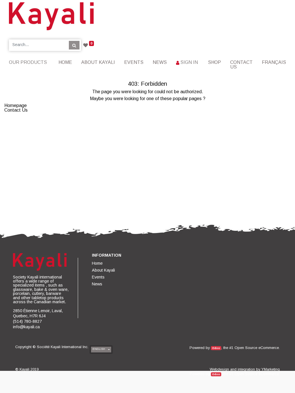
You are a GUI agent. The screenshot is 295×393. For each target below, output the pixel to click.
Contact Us (16, 110)
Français (274, 62)
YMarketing (270, 369)
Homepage (15, 105)
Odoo (216, 348)
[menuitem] (65, 62)
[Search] (74, 45)
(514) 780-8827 (27, 321)
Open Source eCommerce (257, 348)
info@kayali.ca (26, 327)
